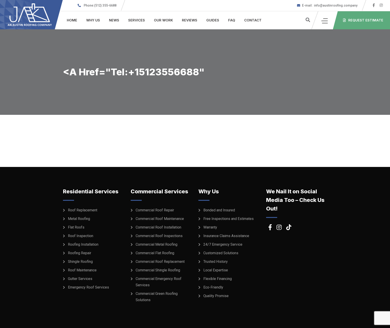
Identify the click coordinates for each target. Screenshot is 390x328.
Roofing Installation (83, 244)
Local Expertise (215, 270)
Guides (212, 20)
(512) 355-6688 (100, 5)
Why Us (93, 20)
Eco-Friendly (213, 287)
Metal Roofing (79, 219)
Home (72, 20)
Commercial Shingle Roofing (158, 270)
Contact (253, 20)
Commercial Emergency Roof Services (158, 282)
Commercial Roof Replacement (160, 261)
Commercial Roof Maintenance (160, 219)
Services (136, 20)
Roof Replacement (82, 210)
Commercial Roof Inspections (159, 236)
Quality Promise (216, 296)
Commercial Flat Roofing (155, 253)
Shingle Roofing (80, 261)
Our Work (163, 20)
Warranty (210, 227)
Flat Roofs (76, 227)
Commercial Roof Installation (158, 227)
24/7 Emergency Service (222, 244)
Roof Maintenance (82, 270)
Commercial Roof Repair (155, 210)
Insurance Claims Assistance (226, 236)
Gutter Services (80, 279)
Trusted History (215, 261)
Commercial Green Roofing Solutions (157, 296)
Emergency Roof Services (88, 287)
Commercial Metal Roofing (156, 244)
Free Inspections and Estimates (228, 219)
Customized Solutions (220, 253)
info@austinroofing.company (330, 5)
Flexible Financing (217, 279)
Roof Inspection (80, 236)
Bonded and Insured (219, 210)
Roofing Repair (79, 253)
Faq (231, 20)
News (114, 20)
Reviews (189, 20)
